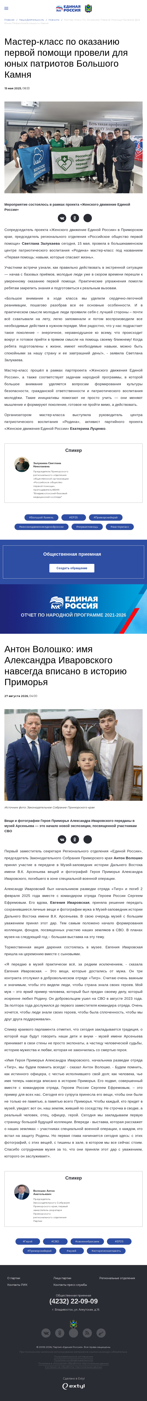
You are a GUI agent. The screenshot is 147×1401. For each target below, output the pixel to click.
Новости (54, 19)
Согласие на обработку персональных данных (73, 1366)
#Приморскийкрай (106, 517)
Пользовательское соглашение (73, 1356)
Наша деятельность (31, 19)
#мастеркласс (120, 526)
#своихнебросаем (87, 1241)
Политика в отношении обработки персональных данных (73, 1363)
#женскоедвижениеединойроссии (41, 526)
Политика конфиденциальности (73, 1360)
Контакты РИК (17, 1285)
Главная (9, 19)
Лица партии (62, 1278)
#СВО (55, 1241)
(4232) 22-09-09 (73, 1301)
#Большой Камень (41, 517)
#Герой (28, 1241)
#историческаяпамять (106, 1250)
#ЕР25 (73, 517)
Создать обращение (71, 568)
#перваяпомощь (87, 526)
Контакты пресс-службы (70, 1285)
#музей (71, 1250)
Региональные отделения (117, 1278)
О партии (13, 1278)
